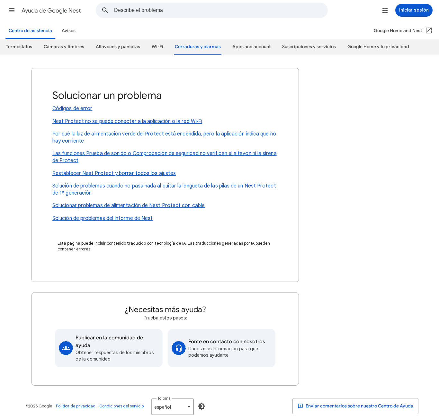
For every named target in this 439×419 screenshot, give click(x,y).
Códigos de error (72, 108)
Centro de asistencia (30, 30)
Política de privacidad (75, 406)
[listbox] (172, 406)
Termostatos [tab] (19, 46)
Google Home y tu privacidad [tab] (378, 46)
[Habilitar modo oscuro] (201, 406)
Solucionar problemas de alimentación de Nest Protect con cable (128, 205)
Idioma (164, 398)
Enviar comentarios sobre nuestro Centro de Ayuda (359, 406)
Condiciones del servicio (121, 406)
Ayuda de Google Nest (51, 10)
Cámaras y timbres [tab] (64, 46)
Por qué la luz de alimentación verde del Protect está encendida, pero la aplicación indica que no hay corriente (164, 137)
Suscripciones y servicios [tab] (309, 46)
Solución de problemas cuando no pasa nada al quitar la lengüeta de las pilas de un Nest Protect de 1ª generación (164, 189)
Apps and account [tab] (251, 46)
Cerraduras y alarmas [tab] (198, 46)
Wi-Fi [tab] (157, 46)
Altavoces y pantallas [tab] (118, 46)
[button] (11, 10)
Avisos (69, 30)
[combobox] (220, 10)
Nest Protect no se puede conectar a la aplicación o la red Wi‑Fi (127, 121)
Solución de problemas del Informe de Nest (102, 218)
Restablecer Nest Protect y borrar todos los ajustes (114, 173)
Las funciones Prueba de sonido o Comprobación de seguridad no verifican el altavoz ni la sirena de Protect (164, 157)
